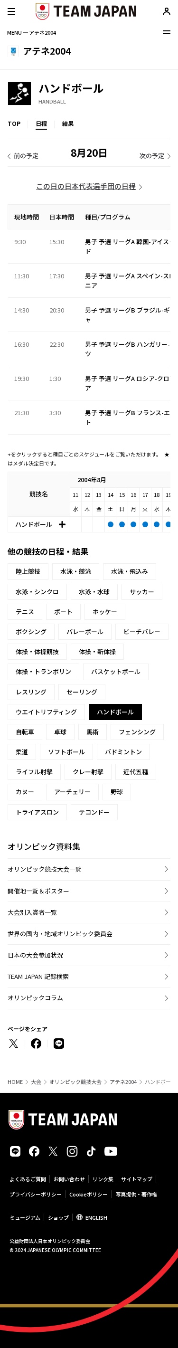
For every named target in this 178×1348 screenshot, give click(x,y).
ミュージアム (24, 1217)
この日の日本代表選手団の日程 (86, 186)
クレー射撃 (88, 771)
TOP (14, 123)
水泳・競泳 (75, 571)
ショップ (58, 1217)
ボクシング (31, 631)
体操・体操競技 (37, 651)
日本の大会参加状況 (35, 954)
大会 (36, 1081)
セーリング (81, 691)
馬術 (92, 731)
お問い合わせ (69, 1179)
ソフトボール (66, 751)
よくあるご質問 (27, 1179)
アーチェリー (72, 791)
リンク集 (103, 1179)
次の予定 (152, 155)
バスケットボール (116, 671)
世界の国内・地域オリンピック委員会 (60, 933)
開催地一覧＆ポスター (38, 890)
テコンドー (94, 811)
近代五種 (135, 771)
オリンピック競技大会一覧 (45, 868)
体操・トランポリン (43, 671)
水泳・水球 (94, 591)
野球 (117, 791)
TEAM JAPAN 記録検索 (38, 976)
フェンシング (137, 731)
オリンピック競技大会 (75, 1081)
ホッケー (105, 611)
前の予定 (26, 155)
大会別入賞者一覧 (32, 912)
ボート (63, 611)
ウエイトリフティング (46, 711)
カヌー (25, 791)
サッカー (142, 591)
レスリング (31, 691)
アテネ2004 (123, 1081)
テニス (25, 611)
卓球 (60, 731)
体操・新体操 (97, 651)
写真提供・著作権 (136, 1194)
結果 (68, 123)
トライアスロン (37, 811)
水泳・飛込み (129, 571)
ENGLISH (96, 1217)
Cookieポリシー (88, 1194)
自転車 (25, 731)
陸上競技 (28, 571)
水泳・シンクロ (37, 591)
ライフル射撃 (34, 771)
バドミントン (123, 751)
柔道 (22, 751)
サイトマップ (136, 1179)
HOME (15, 1081)
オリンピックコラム (35, 997)
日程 (41, 123)
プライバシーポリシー (35, 1194)
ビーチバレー (141, 631)
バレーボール (84, 631)
